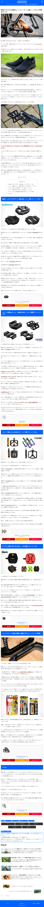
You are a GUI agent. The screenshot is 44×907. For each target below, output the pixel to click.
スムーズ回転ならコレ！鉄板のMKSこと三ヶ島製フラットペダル (22, 186)
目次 (20, 181)
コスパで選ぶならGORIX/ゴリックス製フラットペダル (20, 187)
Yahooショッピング (35, 305)
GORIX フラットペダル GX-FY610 (22, 535)
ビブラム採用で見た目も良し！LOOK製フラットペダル (20, 189)
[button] (29, 827)
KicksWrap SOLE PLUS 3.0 (22, 756)
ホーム (7, 903)
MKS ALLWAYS (22, 421)
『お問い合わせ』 (15, 837)
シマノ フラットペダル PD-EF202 (22, 301)
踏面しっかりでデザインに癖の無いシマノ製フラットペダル (21, 184)
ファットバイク (8, 820)
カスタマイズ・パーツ (23, 820)
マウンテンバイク (15, 820)
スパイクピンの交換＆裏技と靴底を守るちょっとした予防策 (21, 191)
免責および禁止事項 (36, 903)
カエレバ (23, 422)
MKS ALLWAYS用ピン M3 (22, 810)
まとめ (10, 193)
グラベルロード (31, 820)
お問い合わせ (22, 903)
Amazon (22, 305)
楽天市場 (8, 305)
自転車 (3, 820)
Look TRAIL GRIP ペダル (22, 622)
